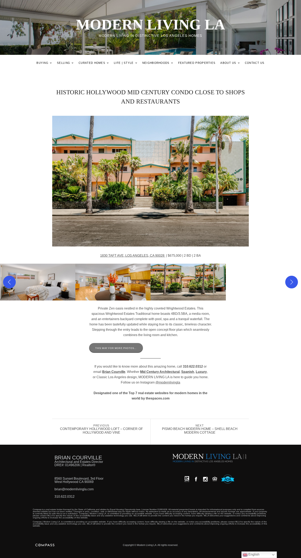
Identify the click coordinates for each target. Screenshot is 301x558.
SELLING (66, 63)
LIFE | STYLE (126, 63)
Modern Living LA (150, 24)
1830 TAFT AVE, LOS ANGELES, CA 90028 (132, 255)
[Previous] (9, 282)
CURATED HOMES (95, 63)
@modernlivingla (167, 382)
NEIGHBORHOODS (158, 63)
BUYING (45, 63)
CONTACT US (255, 62)
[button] (37, 282)
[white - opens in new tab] (205, 479)
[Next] (291, 282)
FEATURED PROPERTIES (197, 62)
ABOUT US (231, 63)
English (253, 554)
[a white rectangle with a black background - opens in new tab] (196, 479)
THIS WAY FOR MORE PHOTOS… (116, 348)
